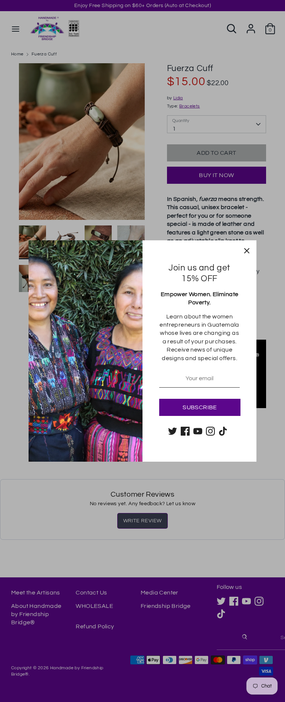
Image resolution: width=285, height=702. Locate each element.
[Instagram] (210, 431)
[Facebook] (185, 431)
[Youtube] (197, 431)
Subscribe (200, 407)
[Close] (247, 250)
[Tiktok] (223, 431)
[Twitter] (172, 431)
